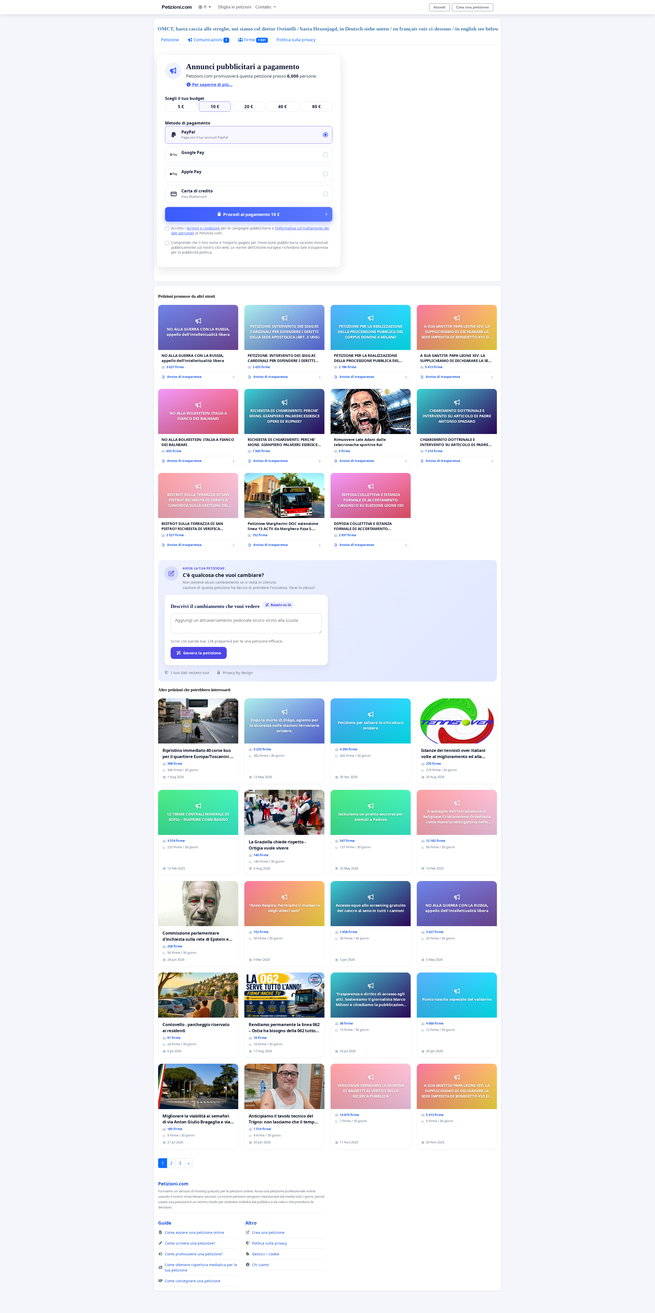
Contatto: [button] (264, 7)
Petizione (170, 40)
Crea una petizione (472, 7)
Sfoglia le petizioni (234, 7)
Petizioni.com (177, 7)
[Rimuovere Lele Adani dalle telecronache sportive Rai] (371, 428)
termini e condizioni (203, 228)
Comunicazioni (210, 40)
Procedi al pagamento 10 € (251, 214)
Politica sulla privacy (296, 40)
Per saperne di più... (212, 84)
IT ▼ (208, 7)
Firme (254, 40)
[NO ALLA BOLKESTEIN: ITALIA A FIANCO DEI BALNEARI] (198, 428)
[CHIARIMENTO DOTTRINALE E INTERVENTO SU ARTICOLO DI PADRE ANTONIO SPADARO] (457, 428)
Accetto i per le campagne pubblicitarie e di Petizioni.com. (250, 230)
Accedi (439, 7)
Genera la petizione (202, 652)
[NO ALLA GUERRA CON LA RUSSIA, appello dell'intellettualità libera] (198, 344)
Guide (164, 1223)
